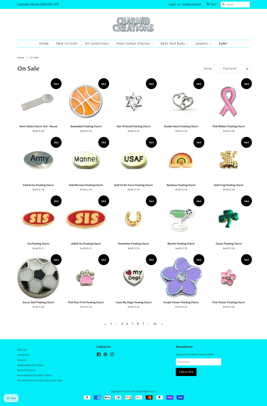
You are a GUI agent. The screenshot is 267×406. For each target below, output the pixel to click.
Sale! (223, 44)
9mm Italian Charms (133, 44)
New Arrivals (67, 44)
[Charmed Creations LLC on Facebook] (99, 355)
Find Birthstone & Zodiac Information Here (40, 380)
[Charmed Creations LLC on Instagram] (112, 355)
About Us (22, 350)
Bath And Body (173, 44)
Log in (172, 4)
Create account (191, 4)
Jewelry (202, 44)
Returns (21, 360)
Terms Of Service (26, 370)
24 (155, 323)
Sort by (208, 68)
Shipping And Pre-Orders (30, 365)
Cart (214, 4)
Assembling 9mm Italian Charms (34, 375)
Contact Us (23, 355)
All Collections (97, 44)
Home (44, 44)
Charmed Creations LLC (143, 391)
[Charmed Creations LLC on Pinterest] (105, 355)
